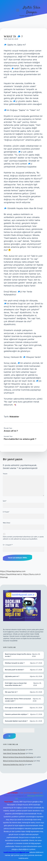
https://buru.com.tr (32, 574)
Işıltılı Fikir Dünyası (31, 10)
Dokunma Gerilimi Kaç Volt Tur (13, 764)
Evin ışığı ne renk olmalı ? (14, 708)
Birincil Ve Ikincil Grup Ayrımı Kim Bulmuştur (18, 757)
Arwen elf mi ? (11, 431)
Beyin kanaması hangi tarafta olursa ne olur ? (18, 655)
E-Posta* (6, 512)
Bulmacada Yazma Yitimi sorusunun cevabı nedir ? (18, 700)
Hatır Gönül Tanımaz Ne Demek (14, 750)
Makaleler (14, 416)
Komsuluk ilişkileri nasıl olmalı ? (16, 721)
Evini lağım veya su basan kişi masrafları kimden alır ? (16, 684)
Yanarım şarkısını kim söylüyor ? (16, 714)
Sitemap (4, 577)
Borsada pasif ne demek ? (14, 670)
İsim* (4, 501)
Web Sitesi (6, 523)
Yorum (5, 474)
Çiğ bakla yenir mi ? (12, 676)
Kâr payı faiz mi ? (11, 692)
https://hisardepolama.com (12, 571)
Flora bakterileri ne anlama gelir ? (20, 439)
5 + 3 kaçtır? (8, 545)
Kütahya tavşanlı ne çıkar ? (15, 663)
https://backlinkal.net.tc (11, 574)
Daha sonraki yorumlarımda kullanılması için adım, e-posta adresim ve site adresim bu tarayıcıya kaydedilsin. (23, 538)
